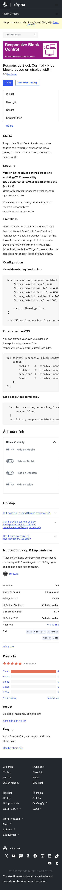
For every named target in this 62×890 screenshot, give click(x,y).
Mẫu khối (38, 782)
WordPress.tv (12, 808)
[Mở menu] (57, 4)
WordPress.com (13, 818)
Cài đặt (10, 109)
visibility (47, 638)
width (55, 638)
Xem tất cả (53, 698)
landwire (12, 74)
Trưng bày (38, 766)
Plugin (36, 777)
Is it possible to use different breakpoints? (26, 513)
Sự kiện (37, 798)
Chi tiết (10, 94)
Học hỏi (7, 792)
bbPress (9, 829)
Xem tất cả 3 (53, 625)
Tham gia (38, 792)
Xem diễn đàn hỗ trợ (14, 720)
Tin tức (7, 772)
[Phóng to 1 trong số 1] (54, 440)
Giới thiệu (8, 766)
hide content (39, 632)
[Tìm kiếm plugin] (35, 35)
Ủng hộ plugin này (13, 747)
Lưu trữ (7, 777)
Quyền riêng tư (11, 782)
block (29, 632)
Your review (9, 698)
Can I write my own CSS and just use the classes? (17, 537)
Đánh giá (11, 102)
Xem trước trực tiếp (27, 82)
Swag (37, 808)
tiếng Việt (15, 848)
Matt (7, 824)
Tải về (8, 82)
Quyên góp (40, 803)
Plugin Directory (11, 13)
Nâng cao (8, 646)
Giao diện (38, 772)
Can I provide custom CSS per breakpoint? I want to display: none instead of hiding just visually (22, 524)
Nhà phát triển (14, 117)
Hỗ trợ (9, 125)
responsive (53, 632)
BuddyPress (11, 834)
